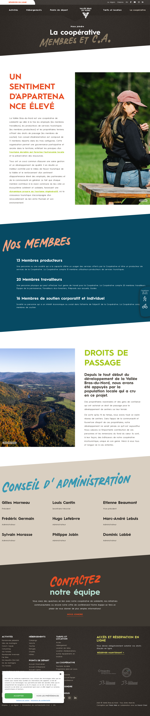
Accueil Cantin (35, 670)
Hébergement (61, 645)
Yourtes (32, 646)
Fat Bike (5, 657)
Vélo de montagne (9, 643)
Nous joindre (77, 27)
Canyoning (6, 649)
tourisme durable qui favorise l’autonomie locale (36, 152)
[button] (60, 674)
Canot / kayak (7, 646)
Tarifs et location (112, 10)
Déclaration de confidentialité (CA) (36, 705)
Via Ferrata (6, 652)
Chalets (32, 652)
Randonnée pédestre (10, 640)
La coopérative (138, 10)
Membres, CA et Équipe (65, 677)
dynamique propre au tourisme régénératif (33, 191)
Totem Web (113, 705)
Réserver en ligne (18, 2)
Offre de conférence (64, 680)
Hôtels (31, 654)
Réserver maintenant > (110, 653)
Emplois (121, 2)
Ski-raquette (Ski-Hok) (10, 660)
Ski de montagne (9, 663)
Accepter (19, 696)
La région (111, 2)
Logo (82, 13)
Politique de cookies (23, 700)
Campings (33, 640)
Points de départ (59, 10)
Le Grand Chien (141, 705)
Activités (13, 10)
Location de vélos (63, 648)
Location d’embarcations (66, 651)
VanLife (32, 643)
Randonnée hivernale (10, 654)
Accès (58, 642)
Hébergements (34, 10)
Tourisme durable (63, 666)
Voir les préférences (47, 696)
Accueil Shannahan (37, 664)
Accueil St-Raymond (37, 667)
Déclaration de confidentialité (40, 700)
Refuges (32, 649)
